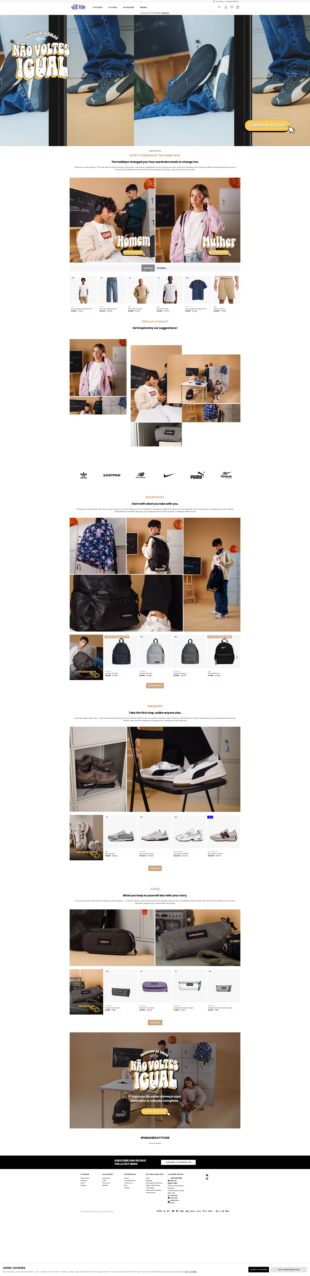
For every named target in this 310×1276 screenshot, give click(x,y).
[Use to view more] (112, 220)
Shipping (149, 1180)
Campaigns (150, 1188)
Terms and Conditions (154, 1190)
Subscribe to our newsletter (178, 1162)
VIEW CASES (155, 1022)
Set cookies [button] (191, 1272)
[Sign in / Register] (225, 7)
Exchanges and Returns (154, 1183)
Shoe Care (106, 1183)
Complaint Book (130, 1180)
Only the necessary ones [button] (288, 1269)
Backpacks (106, 1178)
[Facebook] (207, 1175)
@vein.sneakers (155, 1143)
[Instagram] (207, 1178)
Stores (126, 1178)
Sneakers (161, 268)
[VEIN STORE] (78, 7)
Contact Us (128, 1183)
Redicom (110, 1212)
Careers (127, 1188)
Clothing (148, 268)
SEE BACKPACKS (155, 685)
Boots (83, 1183)
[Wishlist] (231, 7)
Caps (104, 1180)
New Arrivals (85, 1178)
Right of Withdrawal (153, 1185)
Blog (125, 1185)
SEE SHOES (155, 868)
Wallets (105, 1185)
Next (237, 657)
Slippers (83, 1185)
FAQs (148, 1178)
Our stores (220, 1)
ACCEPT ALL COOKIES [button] (258, 1269)
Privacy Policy (150, 1193)
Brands (143, 7)
